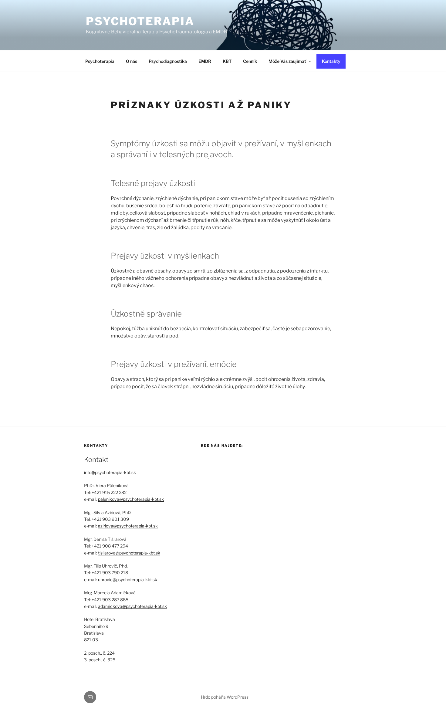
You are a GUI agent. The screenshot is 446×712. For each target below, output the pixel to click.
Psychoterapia (140, 21)
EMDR (204, 61)
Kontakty (331, 61)
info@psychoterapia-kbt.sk (110, 472)
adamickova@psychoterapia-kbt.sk (132, 606)
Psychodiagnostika (168, 61)
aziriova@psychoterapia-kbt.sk (128, 525)
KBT (227, 61)
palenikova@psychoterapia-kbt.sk (131, 499)
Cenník (250, 61)
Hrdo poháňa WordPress (224, 697)
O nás (131, 61)
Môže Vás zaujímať (287, 61)
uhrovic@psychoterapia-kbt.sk (127, 579)
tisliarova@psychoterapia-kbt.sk (129, 552)
